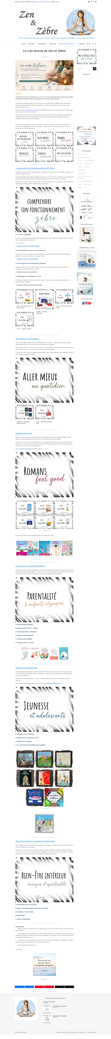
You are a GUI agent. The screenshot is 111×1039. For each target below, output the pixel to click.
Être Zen (21, 1)
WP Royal (24, 1032)
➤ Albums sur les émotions (24, 734)
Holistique (88, 163)
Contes (80, 160)
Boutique (33, 1)
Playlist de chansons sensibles (84, 177)
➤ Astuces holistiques (22, 919)
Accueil (17, 1)
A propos (53, 1)
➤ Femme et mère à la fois (24, 642)
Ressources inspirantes (43, 1)
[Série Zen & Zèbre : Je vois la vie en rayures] (83, 217)
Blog (57, 1)
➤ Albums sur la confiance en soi (26, 738)
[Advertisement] (86, 99)
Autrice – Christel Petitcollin (41, 312)
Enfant (80, 163)
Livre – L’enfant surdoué (24, 329)
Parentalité (81, 173)
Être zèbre (27, 1)
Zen (85, 187)
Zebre (80, 187)
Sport (80, 184)
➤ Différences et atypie (23, 741)
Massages (87, 166)
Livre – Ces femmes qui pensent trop (24, 306)
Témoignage (88, 184)
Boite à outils (82, 154)
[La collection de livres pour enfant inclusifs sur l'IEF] (89, 240)
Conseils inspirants (84, 157)
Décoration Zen (90, 160)
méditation (32, 347)
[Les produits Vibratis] (84, 240)
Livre (79, 166)
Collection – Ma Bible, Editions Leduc (23, 422)
